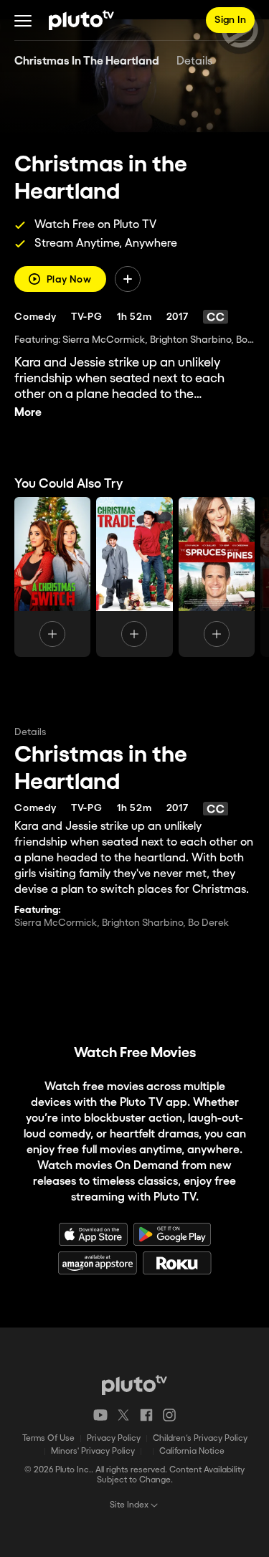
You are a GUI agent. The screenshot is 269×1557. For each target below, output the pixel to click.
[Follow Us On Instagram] (169, 1415)
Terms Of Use (48, 1438)
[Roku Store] (177, 1262)
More (28, 413)
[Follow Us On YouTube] (100, 1415)
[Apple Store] (93, 1234)
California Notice (192, 1451)
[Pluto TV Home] (81, 20)
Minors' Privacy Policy (93, 1451)
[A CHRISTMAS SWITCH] (52, 577)
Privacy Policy (114, 1438)
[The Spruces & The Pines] (217, 577)
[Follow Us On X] (123, 1415)
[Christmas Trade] (134, 577)
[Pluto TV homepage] (134, 1385)
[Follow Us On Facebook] (146, 1415)
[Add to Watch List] (128, 279)
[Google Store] (172, 1234)
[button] (23, 20)
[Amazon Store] (97, 1262)
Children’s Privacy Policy (200, 1438)
